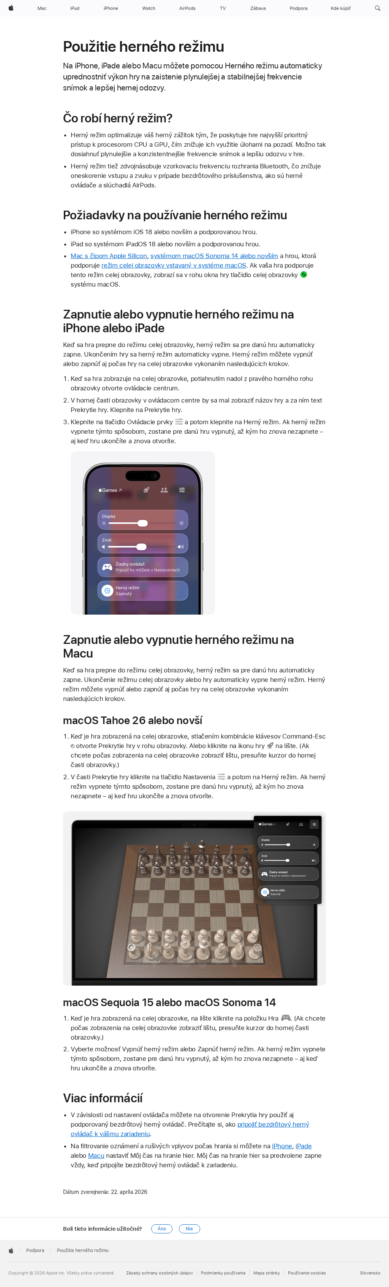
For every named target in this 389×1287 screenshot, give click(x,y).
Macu (96, 1155)
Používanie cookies (307, 1273)
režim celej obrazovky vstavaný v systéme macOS (173, 265)
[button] (378, 8)
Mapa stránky (266, 1273)
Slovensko (370, 1273)
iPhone (282, 1146)
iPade (304, 1146)
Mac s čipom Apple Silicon (109, 256)
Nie (189, 1229)
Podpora (35, 1250)
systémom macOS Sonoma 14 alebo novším (214, 256)
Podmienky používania (223, 1273)
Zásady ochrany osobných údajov (159, 1273)
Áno (162, 1229)
